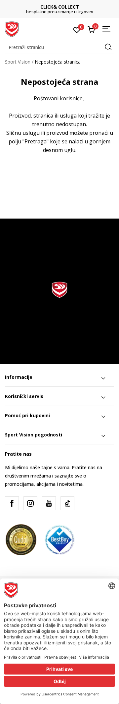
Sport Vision (17, 62)
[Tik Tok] (67, 503)
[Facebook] (12, 503)
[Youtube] (49, 503)
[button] (59, 47)
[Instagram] (30, 503)
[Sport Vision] (12, 28)
